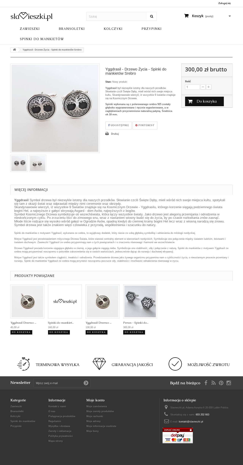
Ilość (188, 81)
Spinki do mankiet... (61, 322)
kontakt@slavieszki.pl (191, 421)
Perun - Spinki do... (135, 322)
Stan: (108, 81)
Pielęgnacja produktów (61, 416)
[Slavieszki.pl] (45, 16)
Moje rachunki (94, 416)
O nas (51, 411)
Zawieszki (30, 29)
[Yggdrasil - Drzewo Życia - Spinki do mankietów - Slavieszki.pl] (19, 163)
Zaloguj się (224, 3)
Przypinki (152, 29)
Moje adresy (93, 421)
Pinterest (146, 125)
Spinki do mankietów (42, 39)
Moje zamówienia (96, 406)
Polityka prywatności (60, 436)
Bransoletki (72, 29)
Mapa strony (55, 441)
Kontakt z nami (57, 406)
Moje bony (92, 431)
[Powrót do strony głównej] (14, 49)
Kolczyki (113, 29)
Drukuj (115, 133)
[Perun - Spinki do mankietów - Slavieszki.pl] (140, 301)
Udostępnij (119, 125)
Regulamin (54, 421)
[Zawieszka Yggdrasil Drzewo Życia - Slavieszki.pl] (27, 301)
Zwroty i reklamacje (59, 431)
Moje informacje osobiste (101, 426)
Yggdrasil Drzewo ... (23, 322)
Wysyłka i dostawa (59, 426)
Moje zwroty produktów (100, 411)
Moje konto (95, 400)
